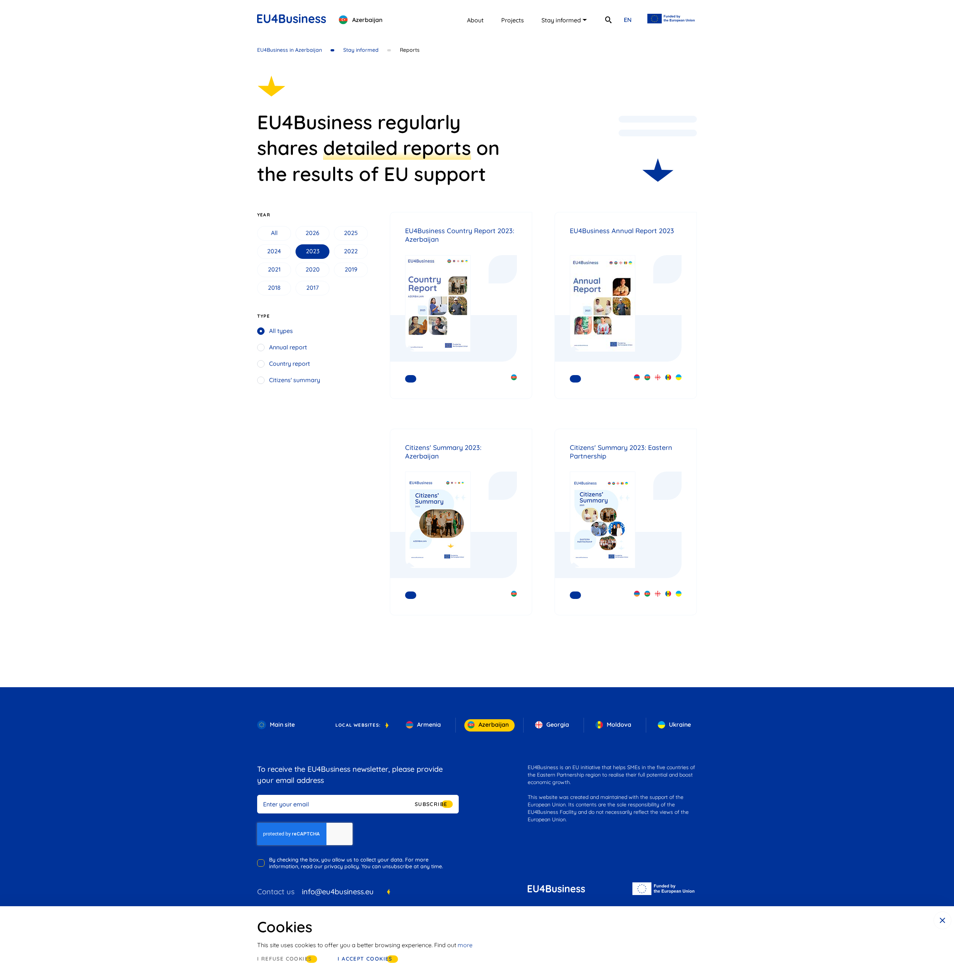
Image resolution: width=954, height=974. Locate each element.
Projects (512, 20)
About (475, 20)
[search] (608, 20)
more (465, 945)
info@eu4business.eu (338, 891)
